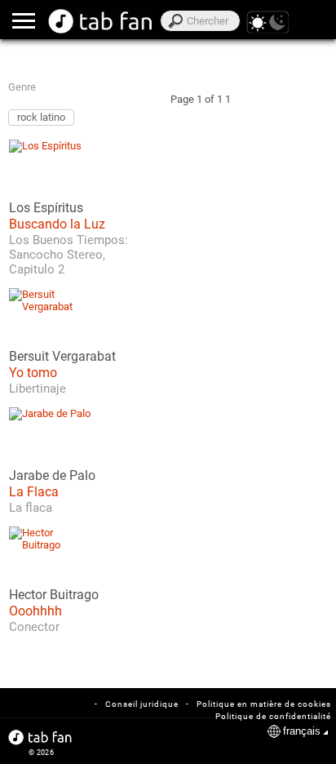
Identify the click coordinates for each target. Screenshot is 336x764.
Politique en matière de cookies (264, 704)
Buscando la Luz (57, 224)
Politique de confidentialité (273, 716)
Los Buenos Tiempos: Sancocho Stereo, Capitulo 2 (68, 255)
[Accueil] (100, 21)
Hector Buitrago (54, 595)
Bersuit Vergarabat (62, 356)
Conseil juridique (142, 704)
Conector (34, 627)
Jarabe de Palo (52, 476)
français (302, 731)
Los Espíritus (46, 208)
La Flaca (34, 492)
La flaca (30, 507)
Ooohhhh (35, 611)
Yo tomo (33, 372)
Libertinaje (37, 388)
